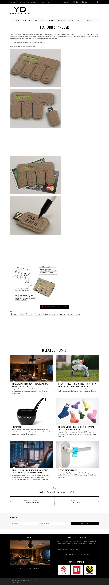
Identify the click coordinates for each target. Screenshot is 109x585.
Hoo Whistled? (77, 501)
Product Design (21, 20)
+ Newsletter (88, 20)
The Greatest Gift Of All (32, 501)
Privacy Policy (77, 549)
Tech (30, 20)
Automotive (39, 20)
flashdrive (50, 492)
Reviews (78, 20)
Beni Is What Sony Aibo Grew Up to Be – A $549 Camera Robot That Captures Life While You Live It (77, 385)
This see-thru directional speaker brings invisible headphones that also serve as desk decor (30, 471)
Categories (21, 2)
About (13, 2)
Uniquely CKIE (16, 427)
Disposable (40, 492)
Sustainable (62, 20)
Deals (71, 20)
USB (71, 492)
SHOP (43, 2)
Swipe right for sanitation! (67, 470)
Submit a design (33, 2)
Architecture (50, 20)
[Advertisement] (68, 10)
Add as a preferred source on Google (55, 306)
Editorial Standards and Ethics (65, 549)
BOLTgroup (32, 46)
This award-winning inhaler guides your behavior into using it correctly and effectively (77, 428)
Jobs (49, 2)
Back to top (15, 582)
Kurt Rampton (61, 492)
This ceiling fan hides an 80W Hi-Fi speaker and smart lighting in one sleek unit (30, 567)
